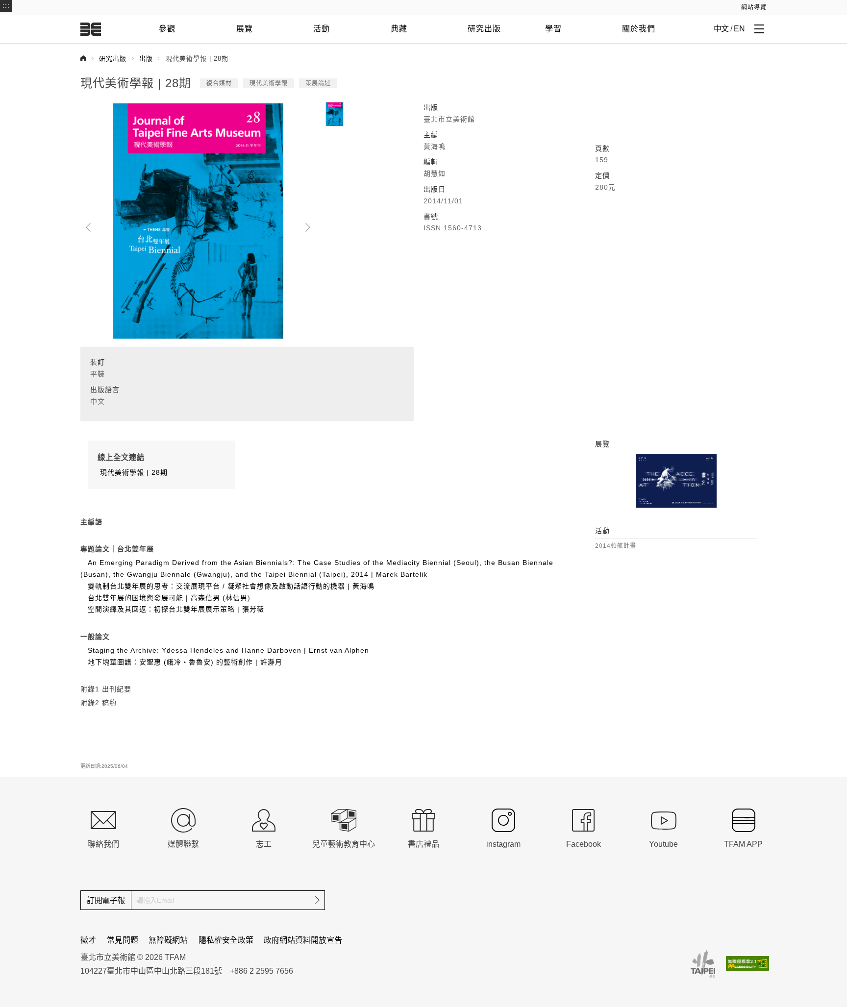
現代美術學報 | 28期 (133, 472)
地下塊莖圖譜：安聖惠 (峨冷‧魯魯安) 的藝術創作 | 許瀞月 (185, 662)
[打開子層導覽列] (759, 28)
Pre (88, 227)
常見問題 (122, 940)
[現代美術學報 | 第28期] (198, 220)
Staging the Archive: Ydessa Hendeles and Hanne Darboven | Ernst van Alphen (228, 650)
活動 (321, 29)
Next (308, 227)
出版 (146, 58)
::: (6, 5)
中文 (721, 29)
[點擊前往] (676, 480)
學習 (553, 29)
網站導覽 (754, 7)
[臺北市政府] (703, 964)
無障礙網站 (168, 940)
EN (739, 29)
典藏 (399, 29)
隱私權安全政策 (226, 940)
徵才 (88, 940)
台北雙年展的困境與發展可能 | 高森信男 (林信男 (168, 598)
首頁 (83, 58)
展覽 (244, 29)
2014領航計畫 (615, 545)
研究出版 (484, 29)
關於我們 (638, 29)
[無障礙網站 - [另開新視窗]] (747, 963)
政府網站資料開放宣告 (303, 940)
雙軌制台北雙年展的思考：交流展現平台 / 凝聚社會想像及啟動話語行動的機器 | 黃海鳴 (231, 586)
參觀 (167, 29)
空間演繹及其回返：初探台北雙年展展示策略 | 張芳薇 (176, 609)
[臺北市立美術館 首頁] (90, 29)
